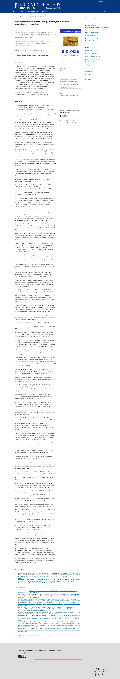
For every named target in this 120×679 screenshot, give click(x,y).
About (44, 11)
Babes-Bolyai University (91, 50)
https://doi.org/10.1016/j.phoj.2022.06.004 (33, 439)
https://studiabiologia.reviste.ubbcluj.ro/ (97, 27)
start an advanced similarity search (32, 635)
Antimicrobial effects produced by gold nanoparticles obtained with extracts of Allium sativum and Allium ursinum (48, 595)
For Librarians (88, 79)
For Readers (88, 74)
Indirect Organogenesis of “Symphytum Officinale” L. (43, 591)
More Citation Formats (66, 87)
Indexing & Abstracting (33, 11)
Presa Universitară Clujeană (92, 56)
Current (15, 11)
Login (106, 1)
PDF (63, 63)
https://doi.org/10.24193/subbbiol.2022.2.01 (30, 50)
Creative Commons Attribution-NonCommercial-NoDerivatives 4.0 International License (69, 121)
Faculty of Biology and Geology (93, 53)
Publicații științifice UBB (91, 65)
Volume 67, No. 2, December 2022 (34, 16)
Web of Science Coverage (92, 32)
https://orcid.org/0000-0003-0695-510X (23, 45)
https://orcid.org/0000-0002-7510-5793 (23, 37)
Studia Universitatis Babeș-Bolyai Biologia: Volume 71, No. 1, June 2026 (46, 582)
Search (104, 11)
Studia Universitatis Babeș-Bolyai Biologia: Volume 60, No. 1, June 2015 (46, 609)
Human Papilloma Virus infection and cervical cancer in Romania (62, 612)
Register (101, 1)
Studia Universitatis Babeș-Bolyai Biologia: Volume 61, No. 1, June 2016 (60, 600)
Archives (22, 11)
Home (16, 16)
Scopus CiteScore (90, 35)
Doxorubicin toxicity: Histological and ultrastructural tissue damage (51, 581)
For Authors (88, 77)
